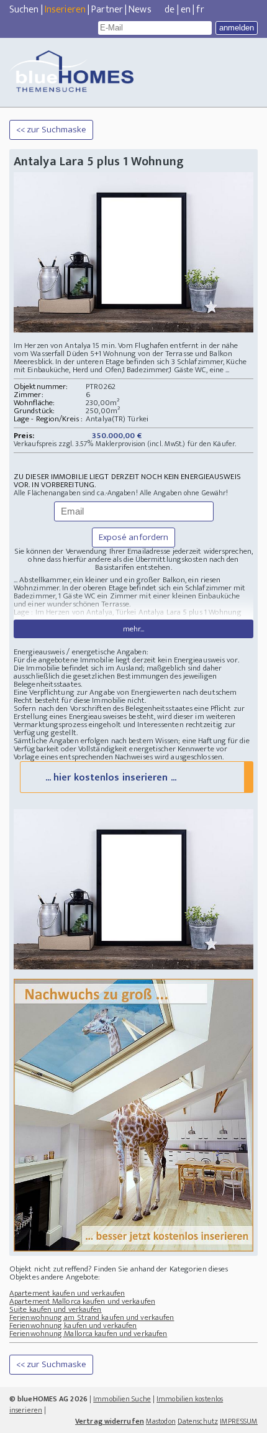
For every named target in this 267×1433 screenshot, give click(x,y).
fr (200, 9)
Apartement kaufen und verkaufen (67, 1293)
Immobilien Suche (122, 1399)
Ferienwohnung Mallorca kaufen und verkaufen (88, 1333)
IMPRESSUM (239, 1421)
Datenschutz (198, 1421)
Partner (107, 9)
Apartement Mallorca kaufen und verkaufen (82, 1301)
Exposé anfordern (134, 537)
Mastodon (161, 1421)
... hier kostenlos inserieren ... (110, 777)
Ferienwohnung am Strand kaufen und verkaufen (91, 1317)
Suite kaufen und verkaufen (55, 1309)
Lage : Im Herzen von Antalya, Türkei (75, 612)
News (140, 9)
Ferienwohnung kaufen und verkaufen (73, 1325)
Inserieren (65, 9)
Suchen (24, 9)
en (186, 9)
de (169, 9)
